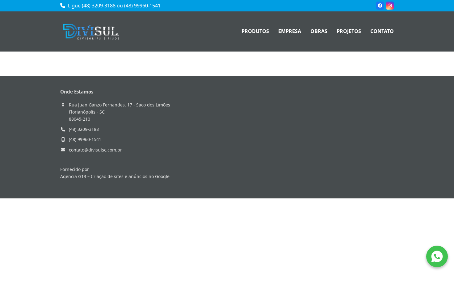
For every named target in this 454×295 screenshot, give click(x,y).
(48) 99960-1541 (142, 5)
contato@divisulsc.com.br (95, 150)
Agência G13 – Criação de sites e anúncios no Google (115, 176)
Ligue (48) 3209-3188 (91, 5)
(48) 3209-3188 (84, 129)
